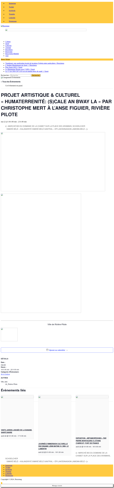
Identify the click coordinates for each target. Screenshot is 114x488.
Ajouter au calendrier (57, 350)
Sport (7, 44)
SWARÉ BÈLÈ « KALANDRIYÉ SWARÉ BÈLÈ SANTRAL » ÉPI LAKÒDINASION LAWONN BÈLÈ (46, 129)
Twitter (7, 467)
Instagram (8, 465)
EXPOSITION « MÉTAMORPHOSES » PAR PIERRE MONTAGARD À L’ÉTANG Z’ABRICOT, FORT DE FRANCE (91, 440)
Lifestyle (8, 46)
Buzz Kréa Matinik (12, 54)
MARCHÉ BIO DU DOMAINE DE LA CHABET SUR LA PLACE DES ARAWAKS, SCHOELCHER (46, 126)
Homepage (9, 475)
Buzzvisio (8, 52)
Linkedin (8, 473)
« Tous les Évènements (10, 81)
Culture (8, 42)
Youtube (8, 471)
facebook (8, 469)
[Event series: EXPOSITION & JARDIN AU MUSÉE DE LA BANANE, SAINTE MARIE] (27, 436)
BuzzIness (9, 50)
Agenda (8, 48)
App (6, 56)
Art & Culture (5, 374)
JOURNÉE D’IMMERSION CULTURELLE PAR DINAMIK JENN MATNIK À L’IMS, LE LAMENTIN (53, 446)
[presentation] (17, 397)
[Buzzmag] (57, 26)
